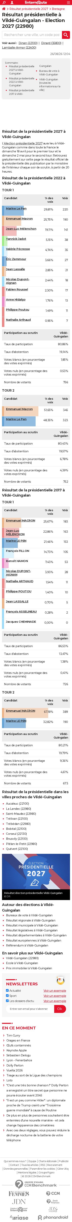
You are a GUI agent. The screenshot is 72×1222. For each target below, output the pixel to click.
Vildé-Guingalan (48, 79)
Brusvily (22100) (16, 839)
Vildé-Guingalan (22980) (22, 958)
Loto (9, 1080)
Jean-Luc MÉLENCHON (15, 532)
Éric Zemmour (16, 259)
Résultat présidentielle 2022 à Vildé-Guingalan (21, 82)
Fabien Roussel (17, 289)
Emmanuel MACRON (20, 520)
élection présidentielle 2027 (23, 143)
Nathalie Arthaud (18, 320)
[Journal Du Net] (19, 1201)
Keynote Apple (16, 1050)
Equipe (32, 1161)
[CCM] (53, 1193)
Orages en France (18, 1040)
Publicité (63, 1161)
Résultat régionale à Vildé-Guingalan (30, 920)
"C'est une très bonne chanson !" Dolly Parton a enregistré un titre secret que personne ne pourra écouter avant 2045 (37, 1090)
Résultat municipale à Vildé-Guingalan (32, 925)
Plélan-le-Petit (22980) (21, 844)
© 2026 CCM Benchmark (36, 1176)
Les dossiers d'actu (21, 1001)
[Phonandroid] (53, 1217)
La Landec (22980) (18, 809)
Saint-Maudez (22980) (21, 814)
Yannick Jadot (16, 239)
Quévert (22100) (17, 849)
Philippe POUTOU (18, 591)
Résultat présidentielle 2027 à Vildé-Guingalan (21, 70)
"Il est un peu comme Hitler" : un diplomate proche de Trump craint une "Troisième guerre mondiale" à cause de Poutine (36, 1105)
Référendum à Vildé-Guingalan (27, 945)
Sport (12, 996)
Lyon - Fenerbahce (19, 1060)
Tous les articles (29, 1165)
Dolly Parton (14, 1065)
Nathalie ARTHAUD (19, 581)
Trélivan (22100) (17, 818)
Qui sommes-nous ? (15, 1161)
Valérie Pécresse (18, 249)
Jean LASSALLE (17, 601)
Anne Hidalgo (15, 299)
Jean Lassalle (15, 269)
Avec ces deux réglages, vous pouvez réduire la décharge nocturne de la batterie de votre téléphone (38, 1135)
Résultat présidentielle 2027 (28, 9)
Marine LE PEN (16, 541)
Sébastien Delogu (18, 1055)
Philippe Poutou (17, 309)
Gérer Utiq (63, 1168)
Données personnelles (16, 1168)
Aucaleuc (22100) (17, 803)
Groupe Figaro (46, 1172)
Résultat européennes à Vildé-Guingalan (33, 940)
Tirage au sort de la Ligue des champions (34, 1075)
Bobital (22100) (16, 829)
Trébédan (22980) (18, 824)
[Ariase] (19, 1217)
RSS (43, 1165)
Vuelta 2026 (14, 1070)
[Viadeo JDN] (53, 1209)
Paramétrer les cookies (42, 1168)
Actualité (15, 990)
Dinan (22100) (28, 43)
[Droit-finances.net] (53, 1201)
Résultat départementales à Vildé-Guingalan (36, 935)
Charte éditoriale (47, 1161)
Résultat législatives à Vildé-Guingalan (32, 930)
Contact (14, 1165)
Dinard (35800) (51, 43)
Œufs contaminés (18, 1045)
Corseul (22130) (16, 834)
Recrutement (54, 1165)
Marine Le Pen (16, 208)
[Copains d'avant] (19, 1209)
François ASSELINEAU (21, 611)
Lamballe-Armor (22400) (19, 47)
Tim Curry (13, 1035)
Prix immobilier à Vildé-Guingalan (29, 968)
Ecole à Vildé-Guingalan (22, 963)
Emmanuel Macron (19, 218)
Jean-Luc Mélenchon (21, 229)
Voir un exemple (55, 990)
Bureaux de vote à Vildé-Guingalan (29, 915)
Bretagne (58, 9)
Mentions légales (27, 1172)
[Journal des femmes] (19, 1193)
